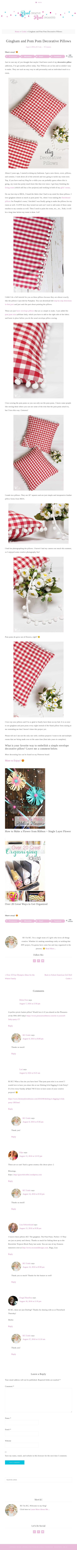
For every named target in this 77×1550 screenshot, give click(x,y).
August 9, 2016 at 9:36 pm (33, 1122)
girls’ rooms (65, 188)
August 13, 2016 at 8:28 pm (30, 1228)
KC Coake (27, 1035)
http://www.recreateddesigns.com (35, 1248)
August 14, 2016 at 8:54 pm (33, 1194)
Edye (21, 1152)
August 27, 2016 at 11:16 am (34, 1339)
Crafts (24, 32)
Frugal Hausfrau (25, 1298)
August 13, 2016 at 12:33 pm (30, 1156)
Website (8, 1441)
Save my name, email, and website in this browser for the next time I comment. (36, 1456)
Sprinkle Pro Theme (29, 1547)
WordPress (58, 1547)
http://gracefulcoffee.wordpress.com (28, 1175)
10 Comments (47, 47)
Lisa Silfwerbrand (26, 1225)
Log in (65, 1547)
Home (17, 32)
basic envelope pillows (25, 311)
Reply (10, 1026)
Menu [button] (40, 2)
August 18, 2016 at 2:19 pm (30, 1301)
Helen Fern (23, 1000)
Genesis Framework (46, 1547)
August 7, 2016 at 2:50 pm (29, 1004)
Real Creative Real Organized (38, 15)
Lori (21, 1069)
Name (8, 1418)
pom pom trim (10, 314)
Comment (9, 1386)
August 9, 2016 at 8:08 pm (33, 1039)
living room (9, 188)
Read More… (51, 949)
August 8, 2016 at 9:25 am (29, 1073)
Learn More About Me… (40, 1509)
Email (8, 1429)
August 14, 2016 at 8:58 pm (33, 1267)
